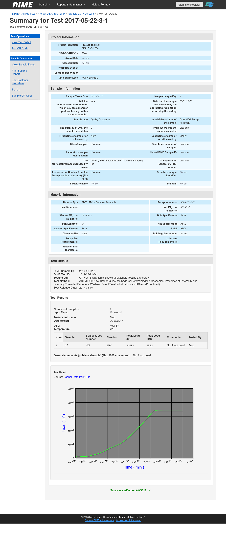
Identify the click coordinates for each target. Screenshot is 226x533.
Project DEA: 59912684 (52, 13)
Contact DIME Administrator (99, 520)
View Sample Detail (23, 64)
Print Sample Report (19, 72)
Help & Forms (100, 4)
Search (43, 4)
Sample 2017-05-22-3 (81, 13)
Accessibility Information (128, 520)
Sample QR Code (22, 95)
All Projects (28, 13)
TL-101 (16, 89)
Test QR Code (20, 48)
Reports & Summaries (70, 4)
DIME (15, 13)
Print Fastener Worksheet (20, 81)
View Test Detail (21, 42)
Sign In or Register (189, 4)
